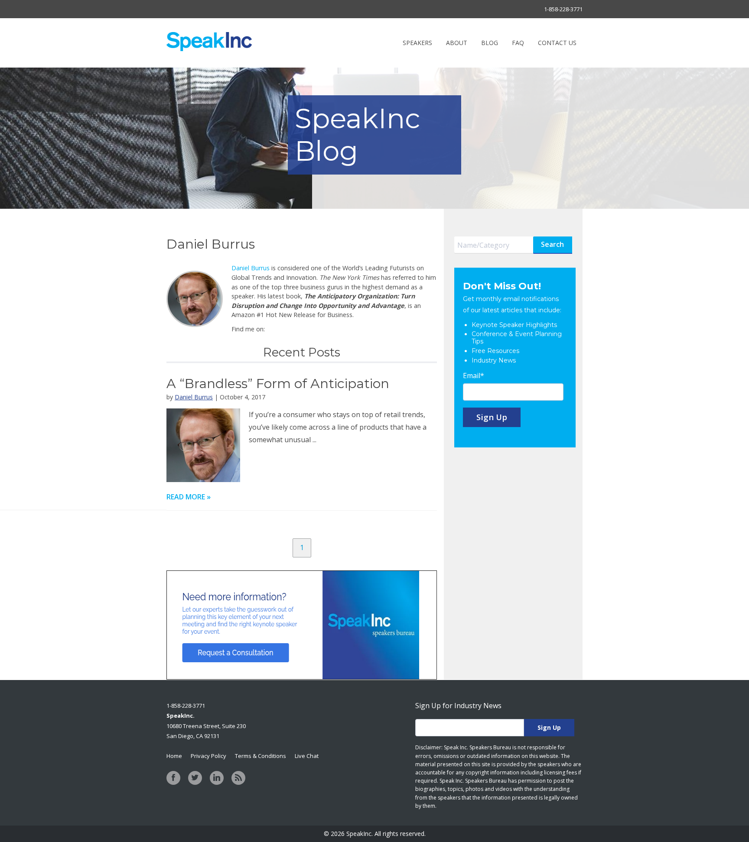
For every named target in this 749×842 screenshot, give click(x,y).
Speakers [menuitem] (417, 43)
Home (174, 756)
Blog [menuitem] (489, 43)
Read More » (188, 497)
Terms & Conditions (260, 756)
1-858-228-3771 (563, 9)
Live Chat (307, 756)
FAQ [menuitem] (518, 43)
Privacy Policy (208, 756)
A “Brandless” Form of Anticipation (277, 384)
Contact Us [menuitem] (557, 43)
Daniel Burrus (250, 268)
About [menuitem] (456, 43)
